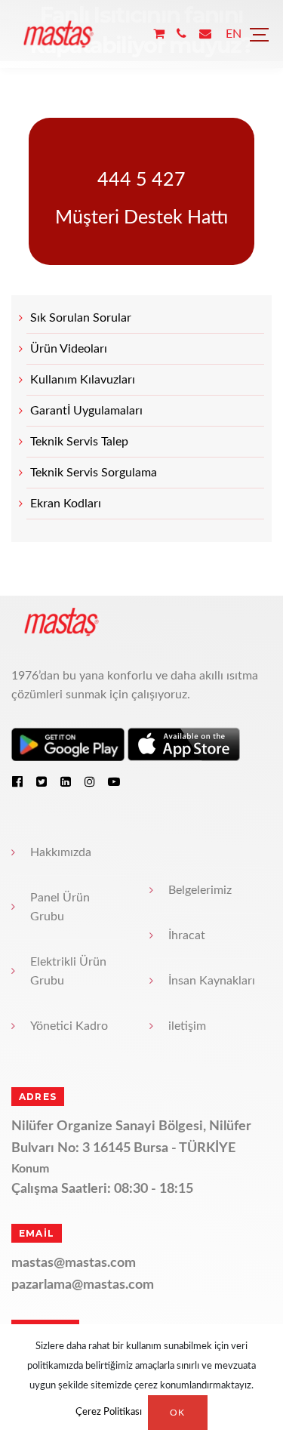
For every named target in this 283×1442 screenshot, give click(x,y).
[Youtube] (114, 781)
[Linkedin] (66, 781)
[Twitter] (41, 781)
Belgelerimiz (200, 890)
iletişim (187, 1026)
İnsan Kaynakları (211, 981)
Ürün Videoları (68, 349)
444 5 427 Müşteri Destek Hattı (141, 199)
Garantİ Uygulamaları (86, 411)
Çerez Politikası (108, 1413)
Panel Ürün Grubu (60, 907)
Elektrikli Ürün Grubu (68, 971)
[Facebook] (17, 781)
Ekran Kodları (65, 504)
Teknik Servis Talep (79, 442)
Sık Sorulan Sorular (80, 318)
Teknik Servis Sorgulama (93, 473)
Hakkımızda (60, 852)
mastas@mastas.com (73, 1263)
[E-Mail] (205, 34)
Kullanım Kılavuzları (82, 380)
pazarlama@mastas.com (82, 1285)
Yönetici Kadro (69, 1026)
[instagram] (90, 781)
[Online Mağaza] (159, 34)
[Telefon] (181, 34)
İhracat (186, 935)
